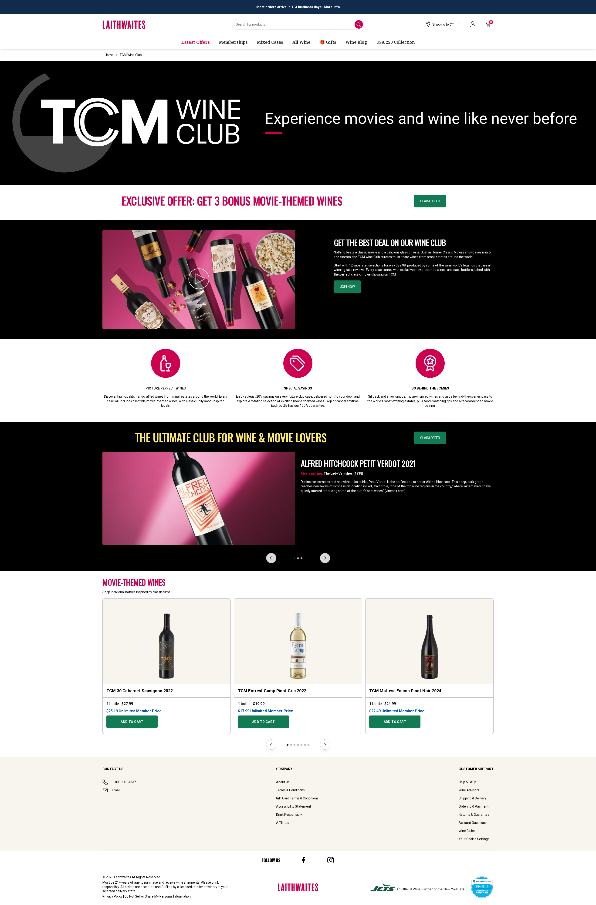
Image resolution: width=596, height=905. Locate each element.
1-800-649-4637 (124, 782)
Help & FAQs (467, 782)
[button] (442, 24)
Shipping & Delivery (473, 798)
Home (109, 55)
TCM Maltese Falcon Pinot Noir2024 (405, 690)
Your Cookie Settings (474, 839)
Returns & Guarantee (474, 814)
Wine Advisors (469, 790)
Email (116, 790)
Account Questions (473, 823)
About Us (283, 782)
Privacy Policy (112, 896)
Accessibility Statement (293, 806)
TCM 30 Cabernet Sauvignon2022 (139, 690)
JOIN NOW (347, 287)
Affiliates (282, 823)
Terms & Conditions (290, 790)
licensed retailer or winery (198, 887)
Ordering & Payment (473, 806)
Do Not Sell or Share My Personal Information (158, 896)
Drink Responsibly (289, 814)
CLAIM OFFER (430, 201)
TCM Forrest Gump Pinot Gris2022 (272, 690)
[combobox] (298, 24)
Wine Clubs (467, 831)
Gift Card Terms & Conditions (297, 798)
